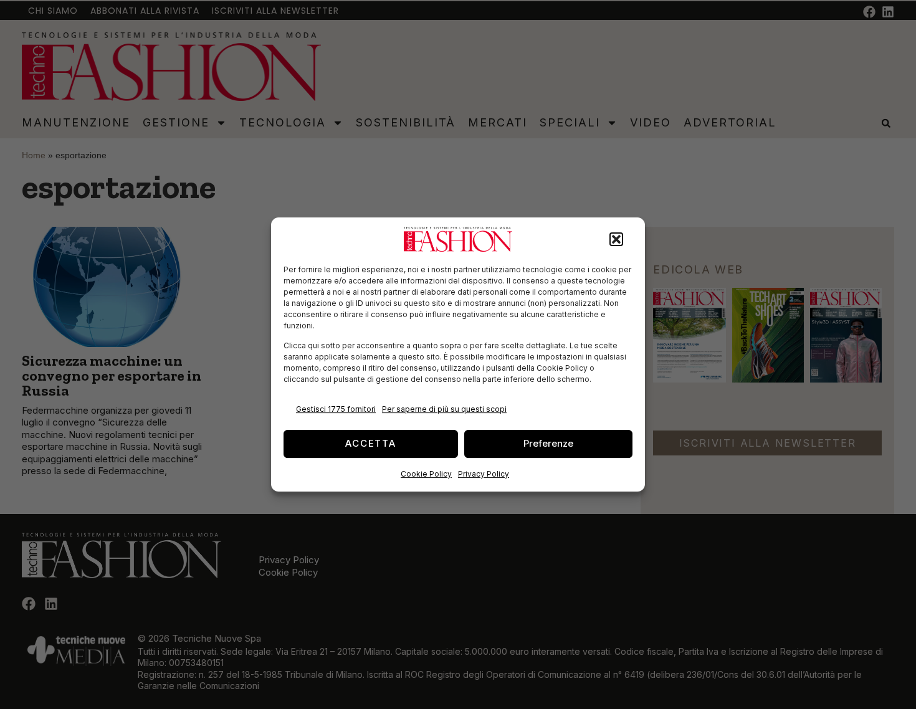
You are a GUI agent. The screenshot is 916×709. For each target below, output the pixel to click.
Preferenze (548, 443)
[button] (616, 239)
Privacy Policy (483, 473)
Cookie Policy (426, 473)
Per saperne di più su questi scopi (444, 409)
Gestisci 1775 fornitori (336, 409)
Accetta (370, 443)
